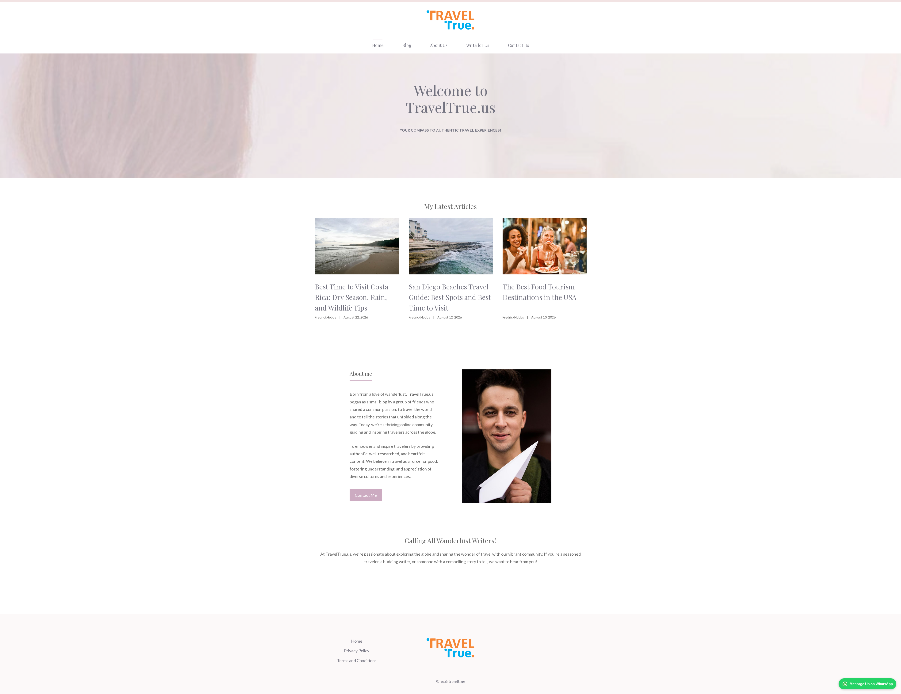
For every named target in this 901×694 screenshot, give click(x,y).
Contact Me (366, 495)
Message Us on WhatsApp (871, 684)
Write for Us (477, 45)
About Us (438, 45)
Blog (406, 45)
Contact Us (518, 45)
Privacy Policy (356, 650)
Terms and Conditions (357, 660)
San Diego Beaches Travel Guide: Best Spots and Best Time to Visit (450, 297)
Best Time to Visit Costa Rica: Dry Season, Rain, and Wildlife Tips (351, 297)
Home (378, 45)
